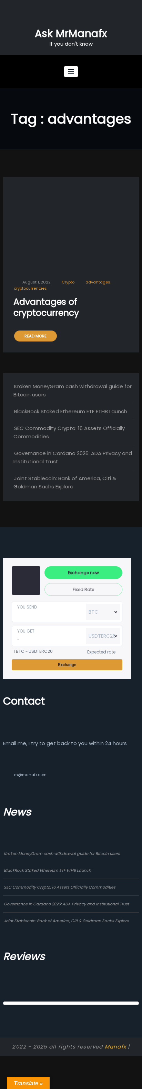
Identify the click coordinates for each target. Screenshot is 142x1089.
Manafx (115, 1046)
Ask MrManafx (71, 33)
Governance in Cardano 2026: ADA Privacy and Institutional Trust (66, 904)
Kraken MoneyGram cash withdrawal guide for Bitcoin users (62, 853)
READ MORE (35, 336)
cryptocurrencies (30, 288)
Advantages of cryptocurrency (46, 307)
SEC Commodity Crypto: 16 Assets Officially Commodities (59, 887)
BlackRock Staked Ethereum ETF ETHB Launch (70, 411)
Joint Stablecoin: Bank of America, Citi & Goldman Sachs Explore (66, 921)
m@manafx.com (30, 774)
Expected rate (101, 652)
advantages (97, 282)
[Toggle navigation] (71, 71)
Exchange (67, 664)
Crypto (68, 282)
